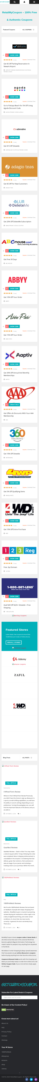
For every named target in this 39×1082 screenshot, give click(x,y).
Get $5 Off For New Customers (15, 184)
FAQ (3, 1027)
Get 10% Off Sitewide (12, 454)
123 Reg (8, 571)
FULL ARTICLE (11, 783)
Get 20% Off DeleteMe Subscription (17, 221)
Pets (5, 899)
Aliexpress (5, 1056)
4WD (7, 533)
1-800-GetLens (10, 611)
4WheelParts (9, 495)
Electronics (6, 843)
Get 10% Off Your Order (13, 297)
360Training (9, 457)
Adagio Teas (9, 187)
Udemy (4, 1069)
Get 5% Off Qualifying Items (14, 491)
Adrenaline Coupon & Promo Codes (17, 150)
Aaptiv (7, 379)
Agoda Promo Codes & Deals (14, 112)
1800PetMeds (6, 1052)
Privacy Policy (6, 1032)
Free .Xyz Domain (10, 567)
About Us (5, 1023)
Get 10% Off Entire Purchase (15, 529)
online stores (32, 955)
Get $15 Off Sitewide (11, 146)
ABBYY (7, 301)
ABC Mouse (9, 263)
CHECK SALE (14, 404)
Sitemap (4, 1040)
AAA (7, 420)
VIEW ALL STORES (13, 642)
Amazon (4, 1060)
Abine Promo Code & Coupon (14, 225)
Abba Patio (9, 339)
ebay (3, 1064)
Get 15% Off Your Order (13, 335)
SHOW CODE (14, 55)
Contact (4, 1036)
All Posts (26, 757)
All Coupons (27, 29)
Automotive (7, 788)
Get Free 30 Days (10, 259)
